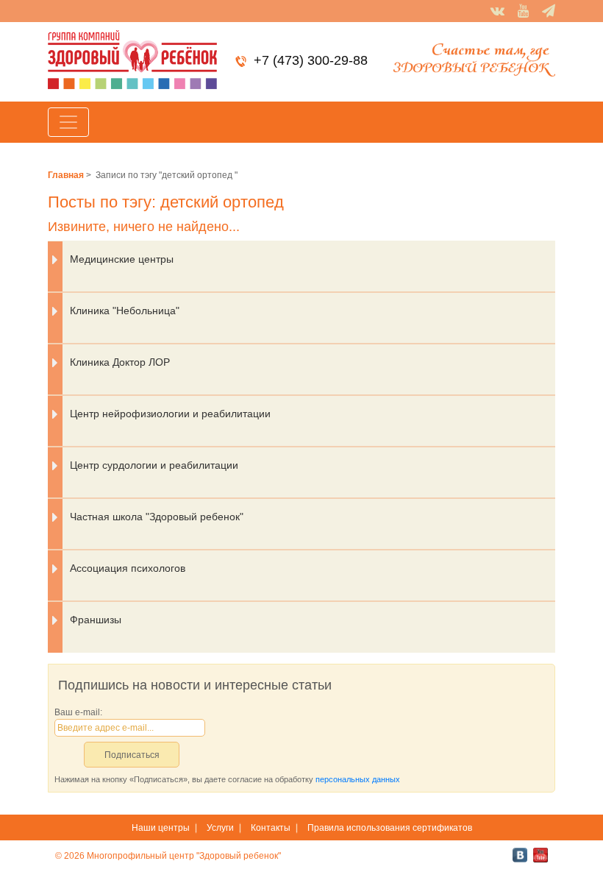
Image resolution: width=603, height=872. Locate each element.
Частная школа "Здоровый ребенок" (156, 516)
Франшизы (95, 619)
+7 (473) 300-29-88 (311, 60)
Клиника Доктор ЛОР (120, 362)
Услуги (220, 828)
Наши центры (161, 828)
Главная (66, 175)
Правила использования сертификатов (389, 828)
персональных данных (357, 779)
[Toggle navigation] (68, 122)
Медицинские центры (122, 259)
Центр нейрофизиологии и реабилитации (170, 413)
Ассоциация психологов (127, 568)
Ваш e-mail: (78, 712)
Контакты (270, 828)
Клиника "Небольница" (124, 310)
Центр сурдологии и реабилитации (154, 465)
